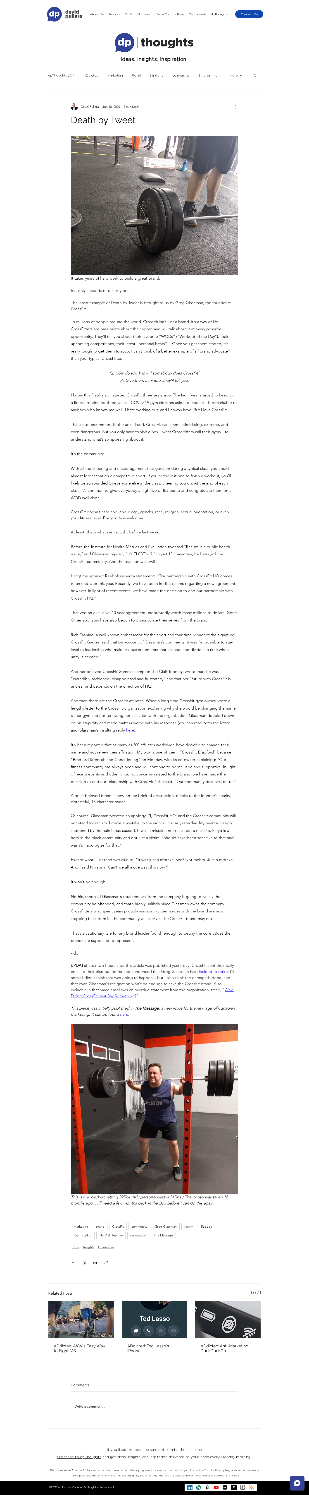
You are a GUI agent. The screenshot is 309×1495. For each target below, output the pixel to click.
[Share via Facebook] (73, 1262)
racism (188, 1226)
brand (100, 1226)
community (139, 1226)
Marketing (115, 75)
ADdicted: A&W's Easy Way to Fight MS (79, 1348)
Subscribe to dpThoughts (79, 1457)
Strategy (156, 75)
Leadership (180, 75)
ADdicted (90, 75)
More (234, 75)
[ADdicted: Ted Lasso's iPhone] (154, 1319)
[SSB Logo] (198, 1487)
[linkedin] (190, 1487)
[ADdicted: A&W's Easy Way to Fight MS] (81, 1319)
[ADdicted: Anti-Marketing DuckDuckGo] (228, 1319)
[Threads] (225, 1487)
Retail (136, 75)
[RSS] (251, 1487)
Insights (88, 1247)
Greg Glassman (166, 1226)
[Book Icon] (242, 1487)
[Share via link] (106, 1262)
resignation (138, 1235)
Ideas (75, 1247)
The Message (163, 1235)
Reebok (206, 1226)
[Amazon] (207, 1487)
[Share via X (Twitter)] (84, 1262)
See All (256, 1293)
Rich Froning (83, 1235)
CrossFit (118, 1226)
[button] (114, 14)
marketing (81, 1226)
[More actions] (235, 106)
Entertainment (209, 75)
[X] (234, 1487)
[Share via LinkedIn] (95, 1262)
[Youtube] (216, 1487)
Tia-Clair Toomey (111, 1235)
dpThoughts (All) (61, 75)
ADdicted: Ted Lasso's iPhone (148, 1348)
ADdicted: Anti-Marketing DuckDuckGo (224, 1348)
